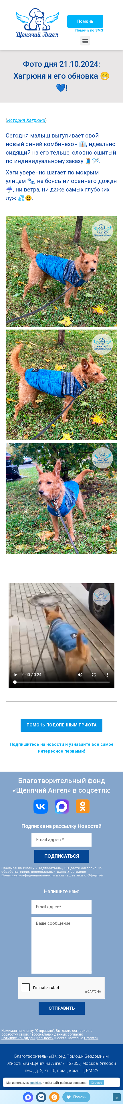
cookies (35, 1082)
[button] (85, 21)
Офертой (95, 875)
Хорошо (96, 1082)
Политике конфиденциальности (28, 875)
